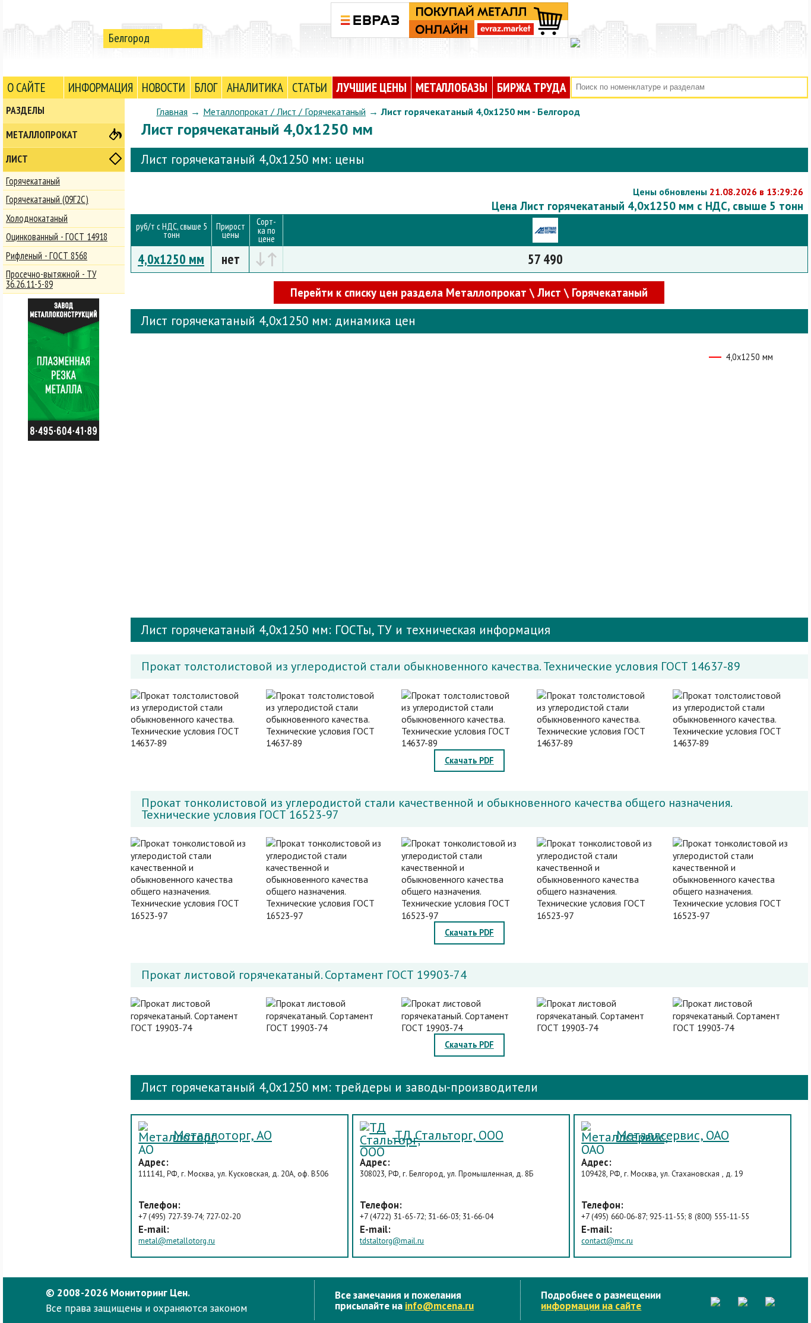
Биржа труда (531, 87)
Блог (206, 87)
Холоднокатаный (37, 218)
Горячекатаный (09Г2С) (47, 199)
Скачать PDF (469, 760)
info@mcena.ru (439, 1305)
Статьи (309, 87)
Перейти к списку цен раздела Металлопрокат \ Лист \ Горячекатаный (469, 292)
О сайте (26, 87)
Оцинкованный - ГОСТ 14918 (56, 236)
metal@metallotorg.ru (176, 1241)
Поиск (797, 87)
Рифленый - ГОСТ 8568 (46, 255)
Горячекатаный (33, 180)
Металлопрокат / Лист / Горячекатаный (284, 111)
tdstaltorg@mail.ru (392, 1241)
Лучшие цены (372, 87)
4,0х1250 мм (171, 259)
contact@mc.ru (607, 1241)
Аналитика (255, 87)
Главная (172, 111)
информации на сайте (591, 1305)
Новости (163, 87)
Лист (17, 159)
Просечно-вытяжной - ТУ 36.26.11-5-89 (51, 279)
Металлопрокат (42, 134)
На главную (50, 37)
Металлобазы (451, 87)
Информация (100, 87)
